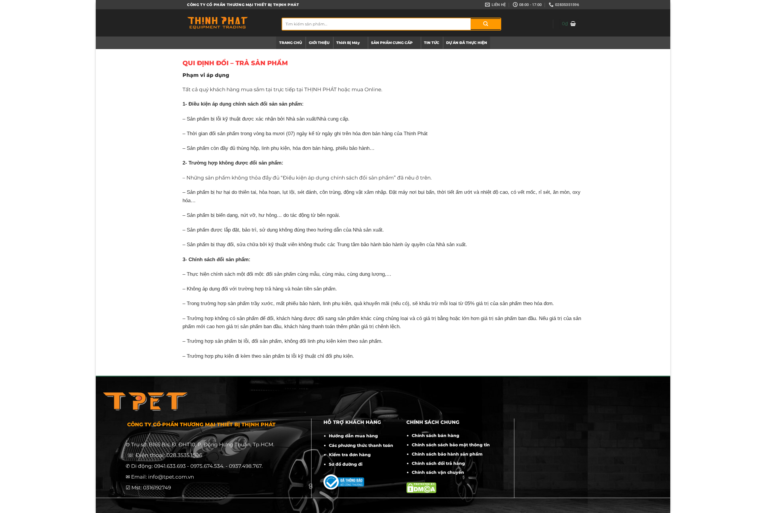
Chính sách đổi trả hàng (438, 463)
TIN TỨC (431, 42)
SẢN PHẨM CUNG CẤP (392, 42)
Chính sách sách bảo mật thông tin (451, 444)
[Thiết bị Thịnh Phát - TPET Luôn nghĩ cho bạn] (230, 22)
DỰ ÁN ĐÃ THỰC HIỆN (466, 42)
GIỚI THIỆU (319, 42)
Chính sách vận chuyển (438, 472)
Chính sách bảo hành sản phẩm (447, 454)
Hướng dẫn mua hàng (353, 436)
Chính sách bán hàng (435, 435)
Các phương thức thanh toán (361, 445)
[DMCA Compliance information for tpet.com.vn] (421, 487)
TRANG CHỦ (290, 42)
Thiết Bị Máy (348, 42)
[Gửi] (486, 24)
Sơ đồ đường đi (345, 464)
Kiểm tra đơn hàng (350, 454)
